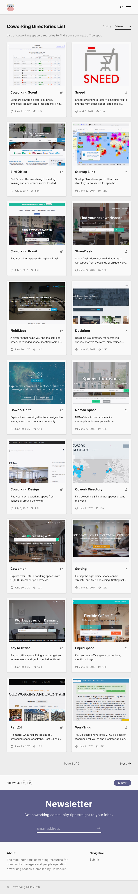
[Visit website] (61, 94)
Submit (122, 782)
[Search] (121, 7)
